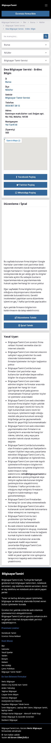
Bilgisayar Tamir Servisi (15, 25)
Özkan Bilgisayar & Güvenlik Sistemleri (18, 717)
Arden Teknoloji (8, 688)
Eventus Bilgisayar (9, 698)
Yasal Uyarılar (7, 652)
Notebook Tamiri (9, 633)
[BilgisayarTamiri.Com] (9, 5)
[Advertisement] (25, 233)
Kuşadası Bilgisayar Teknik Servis (15, 704)
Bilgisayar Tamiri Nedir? (11, 672)
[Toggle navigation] (46, 5)
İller (24, 22)
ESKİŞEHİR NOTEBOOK (12, 701)
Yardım (4, 655)
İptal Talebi (26, 325)
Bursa (32, 22)
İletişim (5, 659)
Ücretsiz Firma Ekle (25, 13)
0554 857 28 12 (12, 105)
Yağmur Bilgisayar (9, 691)
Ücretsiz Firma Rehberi (11, 636)
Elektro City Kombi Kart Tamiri (14, 685)
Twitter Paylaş (27, 184)
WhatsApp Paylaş (26, 192)
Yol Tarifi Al (11, 124)
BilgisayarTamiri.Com (10, 22)
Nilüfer (42, 22)
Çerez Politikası (8, 668)
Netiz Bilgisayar (8, 681)
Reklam (5, 662)
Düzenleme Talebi (26, 317)
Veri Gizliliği (6, 665)
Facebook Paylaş (27, 176)
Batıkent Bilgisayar (10, 720)
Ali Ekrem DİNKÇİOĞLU (18, 737)
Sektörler (5, 649)
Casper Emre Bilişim (10, 694)
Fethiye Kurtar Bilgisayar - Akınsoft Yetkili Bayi (21, 713)
